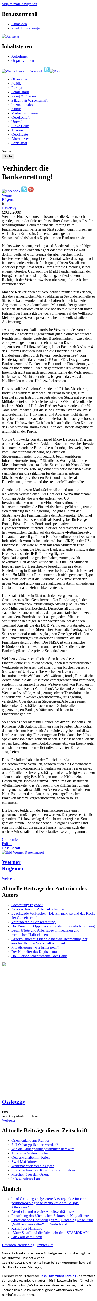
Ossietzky (9, 208)
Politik (16, 83)
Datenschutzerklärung (18, 1245)
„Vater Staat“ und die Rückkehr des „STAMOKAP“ (50, 1233)
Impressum (45, 1245)
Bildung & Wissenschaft (29, 100)
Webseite (8, 878)
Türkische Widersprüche (29, 1153)
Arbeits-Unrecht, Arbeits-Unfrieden (37, 909)
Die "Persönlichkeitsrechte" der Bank (39, 956)
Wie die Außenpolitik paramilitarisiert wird (42, 1149)
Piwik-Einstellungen (26, 28)
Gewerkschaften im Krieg (30, 1157)
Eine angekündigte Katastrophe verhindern (43, 1170)
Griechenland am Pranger (30, 1140)
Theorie (17, 130)
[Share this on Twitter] (24, 191)
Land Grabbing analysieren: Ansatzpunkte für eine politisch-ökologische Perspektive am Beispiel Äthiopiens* (48, 1203)
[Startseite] (10, 36)
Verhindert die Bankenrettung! (33, 922)
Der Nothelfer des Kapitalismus (34, 952)
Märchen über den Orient (30, 1174)
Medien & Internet (25, 113)
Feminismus (20, 92)
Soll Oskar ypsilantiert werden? (34, 1145)
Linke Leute (20, 126)
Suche (6, 151)
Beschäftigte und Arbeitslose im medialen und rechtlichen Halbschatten (45, 932)
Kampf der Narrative (26, 1228)
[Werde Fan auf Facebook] (22, 71)
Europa (16, 88)
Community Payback (27, 905)
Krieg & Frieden (23, 96)
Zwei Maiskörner (24, 1162)
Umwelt (17, 122)
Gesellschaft (20, 117)
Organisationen (22, 61)
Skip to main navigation (19, 4)
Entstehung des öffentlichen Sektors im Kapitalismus (50, 1216)
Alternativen (20, 139)
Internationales (22, 105)
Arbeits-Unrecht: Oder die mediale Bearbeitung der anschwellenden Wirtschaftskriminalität (49, 941)
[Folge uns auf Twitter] (47, 71)
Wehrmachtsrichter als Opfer (32, 1166)
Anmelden (19, 24)
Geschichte (19, 134)
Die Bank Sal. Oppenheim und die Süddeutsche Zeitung (53, 926)
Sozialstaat (19, 143)
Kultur (16, 109)
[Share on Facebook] (11, 191)
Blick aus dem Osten (26, 1237)
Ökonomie (19, 79)
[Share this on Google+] (31, 191)
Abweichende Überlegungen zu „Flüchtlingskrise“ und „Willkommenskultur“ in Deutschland (52, 1222)
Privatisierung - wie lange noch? (35, 947)
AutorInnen (19, 56)
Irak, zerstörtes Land (26, 1179)
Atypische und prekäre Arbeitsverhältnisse (42, 1211)
